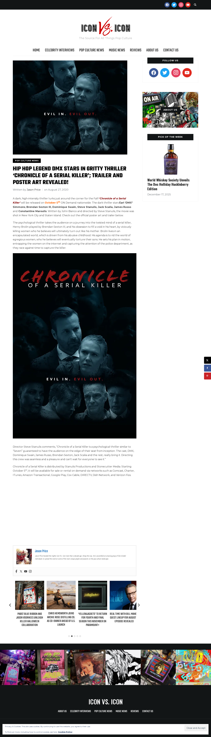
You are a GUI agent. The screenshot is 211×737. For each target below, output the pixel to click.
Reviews (135, 50)
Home (36, 50)
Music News (117, 50)
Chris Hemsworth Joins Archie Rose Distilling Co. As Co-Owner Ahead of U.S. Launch (59, 619)
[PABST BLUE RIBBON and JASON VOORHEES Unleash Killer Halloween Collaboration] (27, 582)
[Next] (139, 605)
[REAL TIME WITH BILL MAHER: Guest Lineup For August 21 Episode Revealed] (121, 582)
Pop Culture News (91, 50)
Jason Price (34, 189)
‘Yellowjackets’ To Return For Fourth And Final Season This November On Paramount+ (90, 620)
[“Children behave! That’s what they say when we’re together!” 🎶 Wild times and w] (88, 667)
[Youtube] (25, 571)
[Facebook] (16, 571)
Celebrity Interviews (59, 50)
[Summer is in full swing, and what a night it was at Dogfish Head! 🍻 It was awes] (52, 667)
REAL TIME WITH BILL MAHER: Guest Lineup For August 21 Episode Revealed (122, 618)
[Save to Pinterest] (207, 375)
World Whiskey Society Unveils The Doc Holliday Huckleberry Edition (168, 184)
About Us (152, 50)
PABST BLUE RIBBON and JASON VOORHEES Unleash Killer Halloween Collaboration (27, 620)
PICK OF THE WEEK (170, 136)
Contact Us (170, 50)
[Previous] (10, 605)
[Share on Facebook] (207, 368)
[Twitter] (21, 571)
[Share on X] (207, 360)
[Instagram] (30, 571)
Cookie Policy (65, 732)
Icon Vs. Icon (106, 701)
